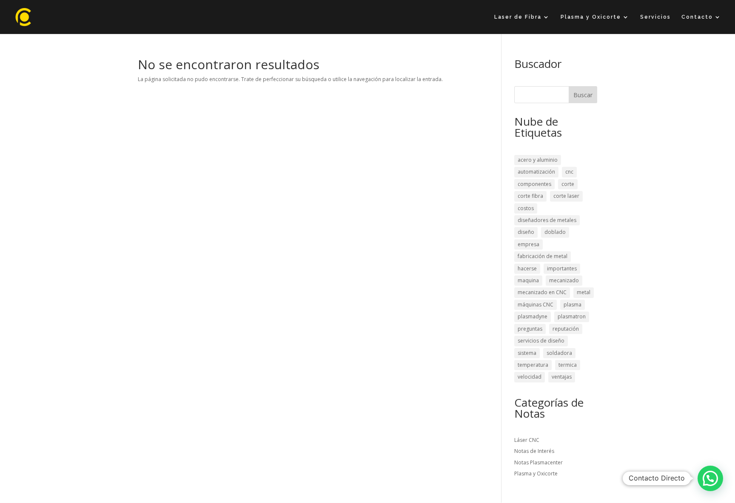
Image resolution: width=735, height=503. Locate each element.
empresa (528, 244)
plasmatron (572, 316)
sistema (527, 353)
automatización (536, 171)
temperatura (533, 364)
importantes (562, 268)
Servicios (655, 17)
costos (526, 208)
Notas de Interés (534, 451)
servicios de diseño (541, 340)
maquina (528, 280)
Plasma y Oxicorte (591, 17)
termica (567, 364)
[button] (710, 478)
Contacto (697, 17)
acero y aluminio (538, 159)
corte (567, 184)
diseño (526, 232)
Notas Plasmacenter (538, 462)
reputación (566, 328)
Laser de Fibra (517, 17)
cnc (569, 171)
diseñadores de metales (547, 220)
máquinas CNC (535, 304)
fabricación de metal (542, 256)
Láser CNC (526, 440)
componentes (534, 184)
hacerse (527, 268)
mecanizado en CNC (542, 292)
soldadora (559, 353)
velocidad (529, 376)
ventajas (562, 376)
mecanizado (564, 280)
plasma (572, 304)
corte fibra (530, 196)
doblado (555, 232)
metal (583, 292)
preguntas (530, 328)
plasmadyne (532, 316)
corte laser (566, 196)
